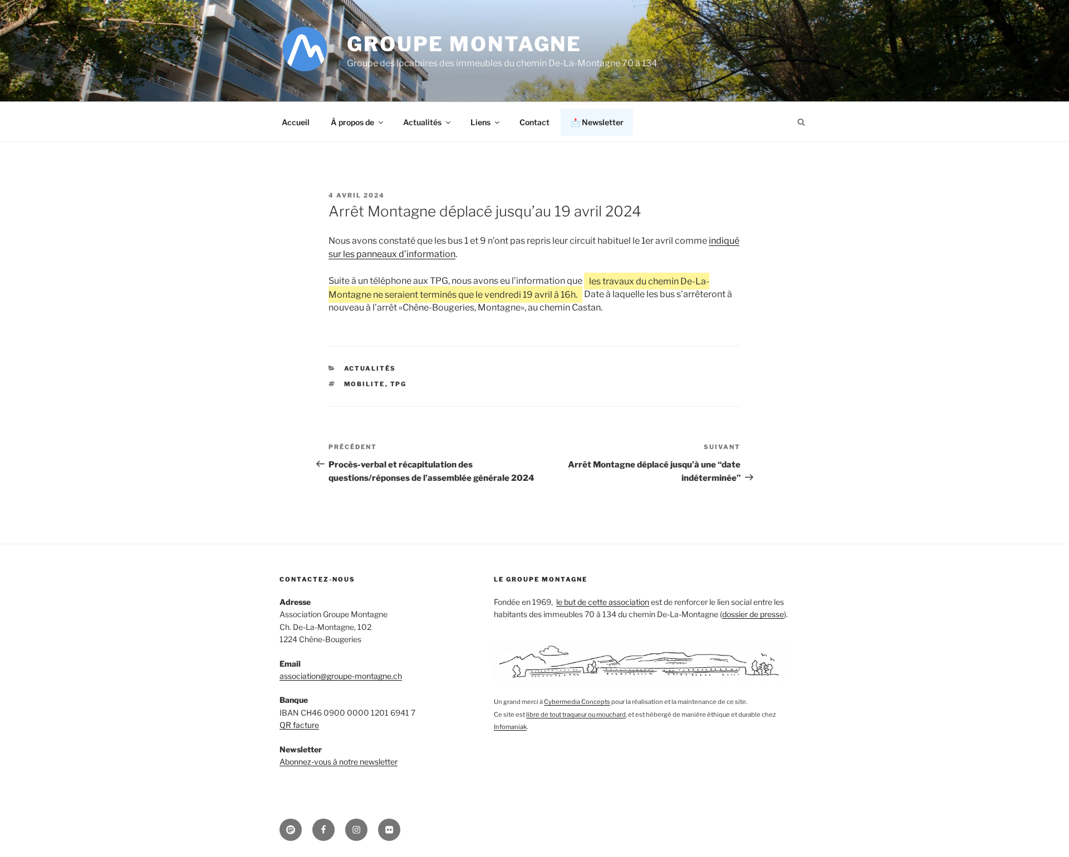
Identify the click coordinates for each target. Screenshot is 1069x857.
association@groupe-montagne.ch (340, 676)
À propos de (352, 122)
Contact (534, 122)
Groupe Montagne (464, 44)
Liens (480, 122)
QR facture (299, 725)
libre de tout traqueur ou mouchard (576, 714)
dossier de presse (753, 614)
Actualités (422, 122)
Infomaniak (510, 727)
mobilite (364, 384)
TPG (398, 384)
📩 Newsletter (597, 122)
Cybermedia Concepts (577, 702)
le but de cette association (602, 602)
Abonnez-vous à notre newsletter (338, 761)
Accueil (296, 122)
